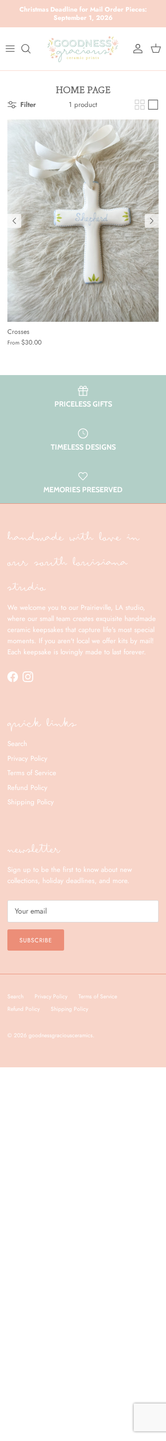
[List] (153, 104)
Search (17, 744)
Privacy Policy (27, 758)
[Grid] (139, 104)
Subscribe (35, 940)
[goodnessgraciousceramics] (83, 49)
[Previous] (14, 221)
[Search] (30, 48)
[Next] (152, 221)
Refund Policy (27, 788)
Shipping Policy (30, 802)
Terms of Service (31, 773)
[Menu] (10, 48)
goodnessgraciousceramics (61, 1035)
